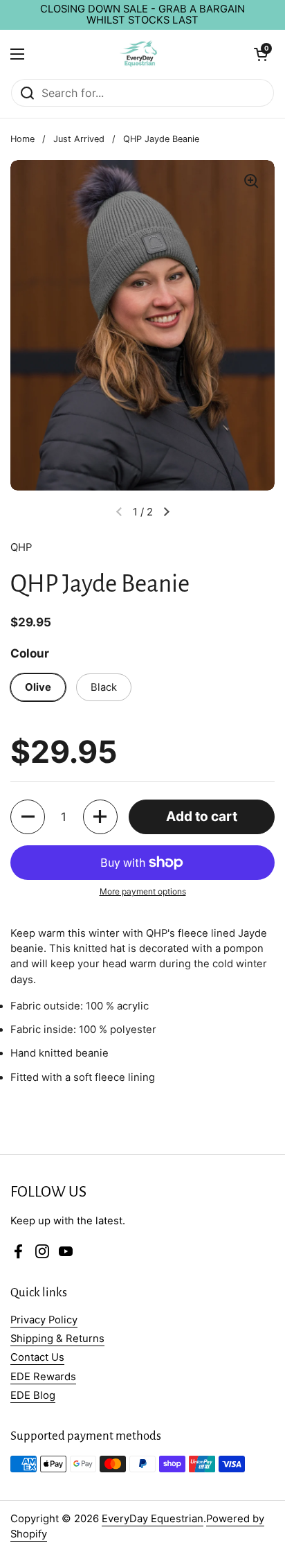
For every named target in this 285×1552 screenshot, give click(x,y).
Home (22, 139)
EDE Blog (32, 1395)
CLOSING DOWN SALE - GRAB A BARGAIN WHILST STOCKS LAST (142, 14)
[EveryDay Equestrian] (139, 54)
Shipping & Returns (57, 1338)
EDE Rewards (43, 1376)
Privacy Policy (43, 1320)
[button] (27, 817)
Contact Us (37, 1357)
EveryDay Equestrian (152, 1519)
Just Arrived (78, 139)
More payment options (143, 891)
